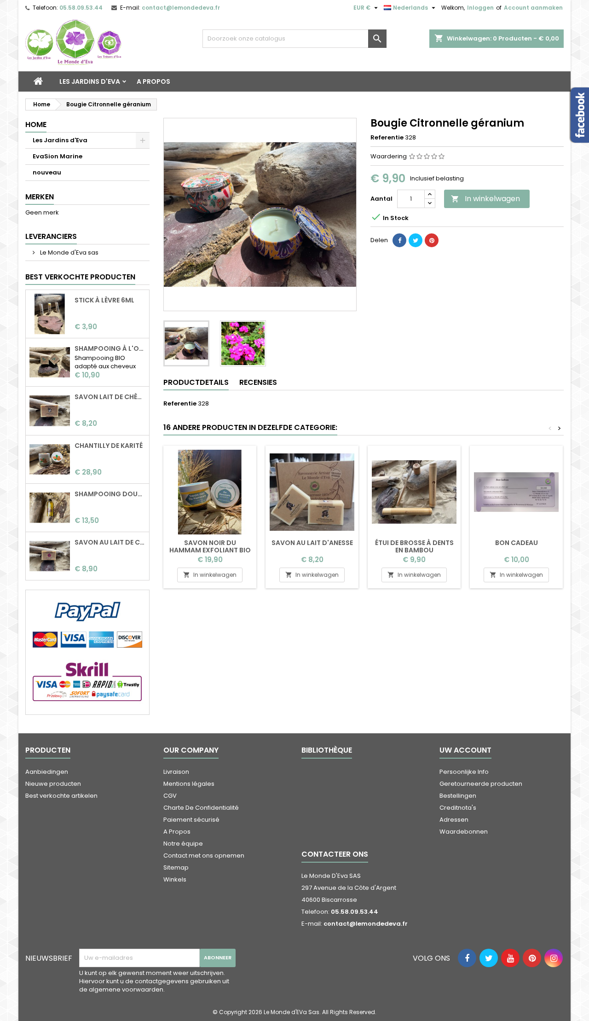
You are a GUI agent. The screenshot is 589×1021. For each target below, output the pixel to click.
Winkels (174, 879)
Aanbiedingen (46, 771)
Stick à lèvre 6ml (104, 300)
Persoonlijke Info (464, 771)
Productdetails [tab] (196, 382)
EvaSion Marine (57, 156)
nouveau (47, 172)
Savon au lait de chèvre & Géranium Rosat (110, 542)
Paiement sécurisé (191, 819)
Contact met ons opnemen (203, 855)
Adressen (453, 819)
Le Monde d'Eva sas (68, 252)
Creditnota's (457, 807)
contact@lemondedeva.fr (181, 8)
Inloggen (480, 8)
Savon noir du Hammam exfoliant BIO (210, 546)
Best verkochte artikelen (61, 795)
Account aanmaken (533, 8)
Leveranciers (51, 236)
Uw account (465, 750)
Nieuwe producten (53, 783)
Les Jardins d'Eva (89, 81)
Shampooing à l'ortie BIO (110, 348)
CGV (170, 795)
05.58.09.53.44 (81, 8)
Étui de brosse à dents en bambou (414, 546)
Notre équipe (183, 843)
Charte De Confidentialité (201, 807)
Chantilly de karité (109, 445)
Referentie (387, 137)
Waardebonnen (463, 831)
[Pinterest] (432, 240)
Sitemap (176, 867)
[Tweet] (415, 240)
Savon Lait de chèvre (110, 396)
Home (35, 124)
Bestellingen (457, 795)
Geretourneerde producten (480, 783)
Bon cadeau (516, 542)
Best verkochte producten (80, 277)
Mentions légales (188, 783)
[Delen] (399, 240)
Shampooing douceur (110, 494)
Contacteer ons (334, 854)
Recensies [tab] (258, 382)
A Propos (153, 81)
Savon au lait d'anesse (312, 542)
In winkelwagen (485, 198)
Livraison (176, 771)
